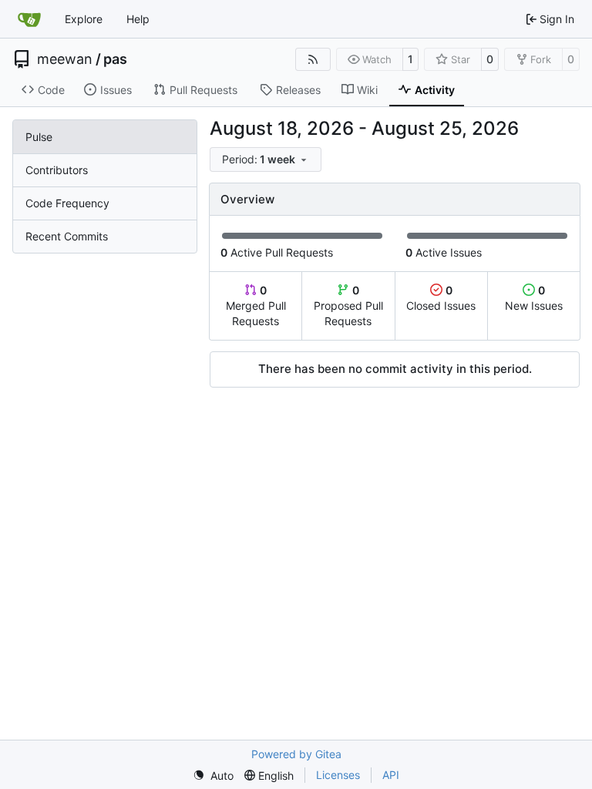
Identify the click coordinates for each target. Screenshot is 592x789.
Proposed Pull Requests (348, 305)
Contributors (56, 169)
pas (115, 59)
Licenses (338, 774)
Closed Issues (441, 298)
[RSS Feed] (313, 59)
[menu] (265, 159)
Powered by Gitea (296, 753)
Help (138, 18)
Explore (84, 18)
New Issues (534, 298)
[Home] (29, 19)
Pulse (38, 136)
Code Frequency (67, 203)
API (390, 774)
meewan (64, 59)
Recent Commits (66, 236)
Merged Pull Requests (256, 305)
